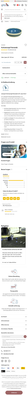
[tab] (14, 68)
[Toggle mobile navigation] (2, 9)
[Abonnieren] (25, 336)
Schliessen (14, 392)
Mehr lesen (7, 18)
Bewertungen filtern (7, 204)
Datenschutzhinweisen (16, 388)
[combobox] (15, 9)
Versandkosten (7, 62)
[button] (19, 5)
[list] (14, 33)
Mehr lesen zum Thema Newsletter (8, 347)
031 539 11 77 (7, 351)
